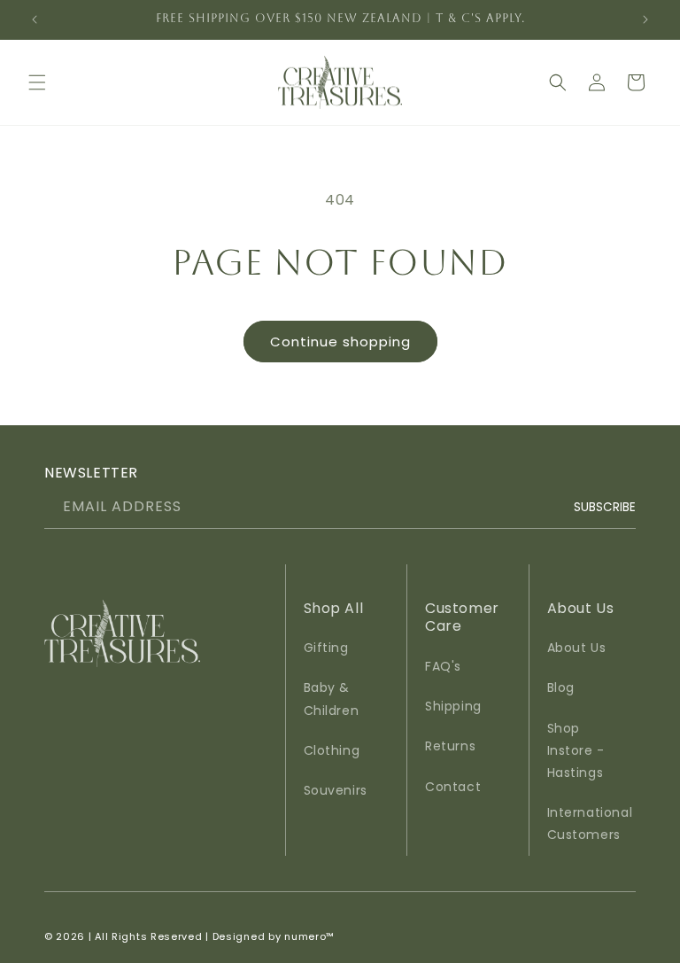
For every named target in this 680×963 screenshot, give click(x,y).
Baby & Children (331, 698)
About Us (577, 647)
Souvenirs (335, 790)
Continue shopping (340, 341)
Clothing (332, 750)
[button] (37, 82)
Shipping (453, 706)
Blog (561, 687)
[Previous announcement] (34, 19)
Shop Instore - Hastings (576, 750)
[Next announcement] (645, 19)
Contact (453, 787)
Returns (450, 746)
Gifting (326, 647)
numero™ (309, 936)
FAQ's (443, 666)
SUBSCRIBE (605, 506)
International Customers (590, 823)
